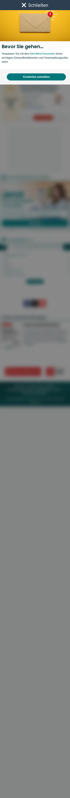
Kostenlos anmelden (36, 76)
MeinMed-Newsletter (42, 53)
